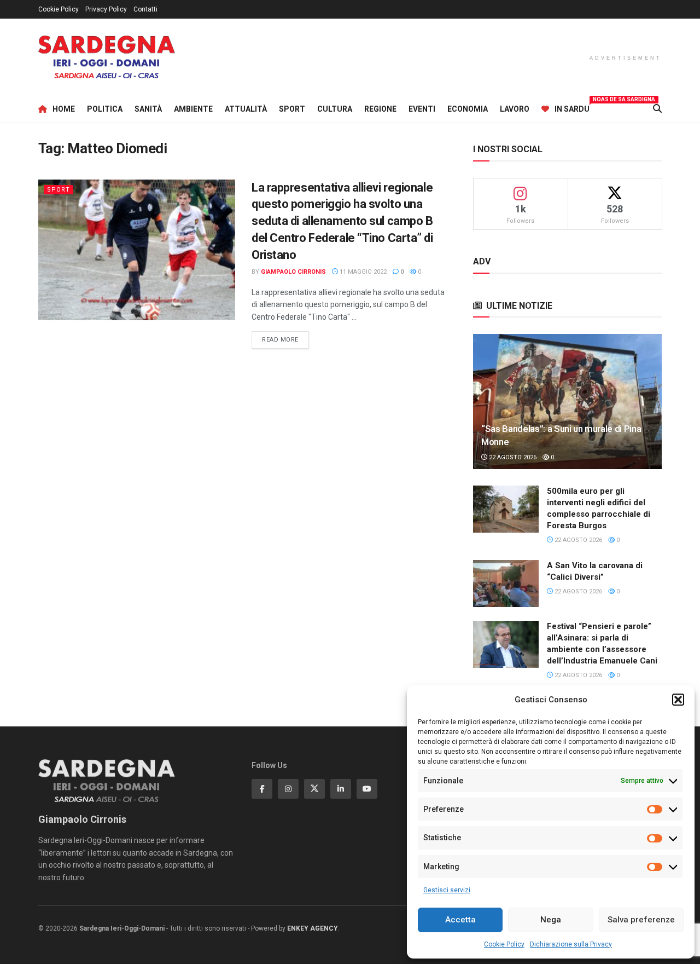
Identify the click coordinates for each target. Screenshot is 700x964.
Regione (380, 109)
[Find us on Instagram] (288, 789)
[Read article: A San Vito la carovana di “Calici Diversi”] (506, 583)
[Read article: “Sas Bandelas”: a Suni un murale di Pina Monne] (567, 401)
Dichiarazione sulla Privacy (571, 944)
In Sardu (572, 107)
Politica (104, 109)
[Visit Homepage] (106, 57)
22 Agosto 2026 (511, 457)
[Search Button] (657, 109)
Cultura (334, 109)
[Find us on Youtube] (367, 789)
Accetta (460, 920)
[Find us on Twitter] (314, 789)
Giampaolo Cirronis (293, 271)
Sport (292, 109)
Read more (285, 339)
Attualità (246, 109)
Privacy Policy (106, 9)
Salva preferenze (641, 920)
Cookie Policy (504, 944)
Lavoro (514, 109)
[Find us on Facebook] (262, 789)
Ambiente (193, 109)
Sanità (148, 109)
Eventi (422, 109)
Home (63, 109)
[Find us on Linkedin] (340, 789)
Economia (467, 109)
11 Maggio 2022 (362, 271)
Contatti (145, 9)
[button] (678, 699)
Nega (550, 920)
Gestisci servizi (446, 890)
